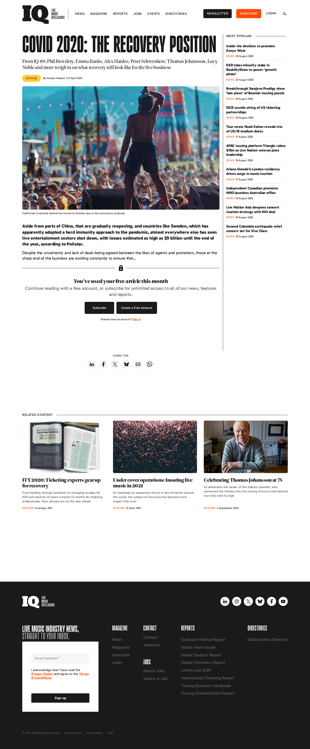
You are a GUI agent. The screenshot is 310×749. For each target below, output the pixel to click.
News (80, 14)
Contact (150, 637)
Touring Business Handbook (206, 685)
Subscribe (249, 13)
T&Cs (110, 732)
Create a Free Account (137, 308)
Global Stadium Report (201, 654)
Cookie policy (94, 732)
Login (271, 13)
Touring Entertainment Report (207, 693)
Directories (176, 14)
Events (154, 14)
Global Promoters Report (203, 662)
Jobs (137, 14)
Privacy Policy (73, 732)
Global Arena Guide (198, 647)
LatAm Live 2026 (196, 670)
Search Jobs (154, 670)
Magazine (98, 14)
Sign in (137, 319)
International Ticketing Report (207, 677)
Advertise (151, 644)
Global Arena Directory (268, 639)
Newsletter (217, 13)
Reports (120, 14)
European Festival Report (203, 639)
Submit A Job (155, 678)
